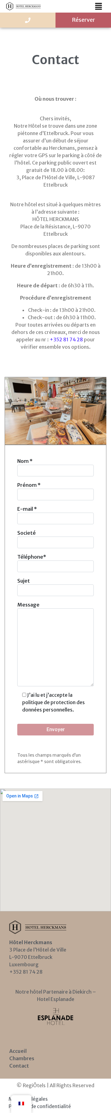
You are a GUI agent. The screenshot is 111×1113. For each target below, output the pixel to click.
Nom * (25, 461)
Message (28, 605)
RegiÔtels (34, 1085)
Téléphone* (31, 557)
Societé (26, 533)
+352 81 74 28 (66, 339)
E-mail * (27, 509)
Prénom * (29, 485)
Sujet (23, 581)
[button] (98, 6)
